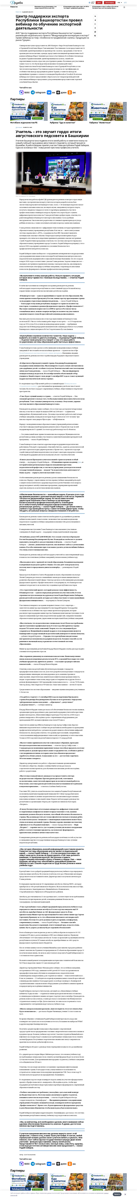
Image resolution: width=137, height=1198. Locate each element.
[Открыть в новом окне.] (24, 92)
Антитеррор (110, 2)
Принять (117, 1194)
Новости (14, 7)
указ (80, 462)
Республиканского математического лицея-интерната (40, 353)
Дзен (99, 2)
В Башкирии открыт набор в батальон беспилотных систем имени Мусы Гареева (105, 7)
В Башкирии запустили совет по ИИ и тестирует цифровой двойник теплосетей (76, 7)
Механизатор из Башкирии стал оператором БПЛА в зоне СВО (45, 7)
